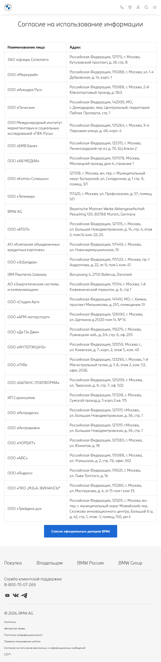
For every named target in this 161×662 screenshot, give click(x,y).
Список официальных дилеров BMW (80, 531)
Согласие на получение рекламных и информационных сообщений (44, 647)
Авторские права (14, 628)
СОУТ (7, 654)
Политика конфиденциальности (23, 634)
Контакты (10, 622)
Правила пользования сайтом (22, 641)
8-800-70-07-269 (20, 584)
